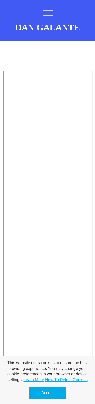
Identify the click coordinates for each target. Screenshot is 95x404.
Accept (47, 393)
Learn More (34, 380)
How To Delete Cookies (66, 380)
